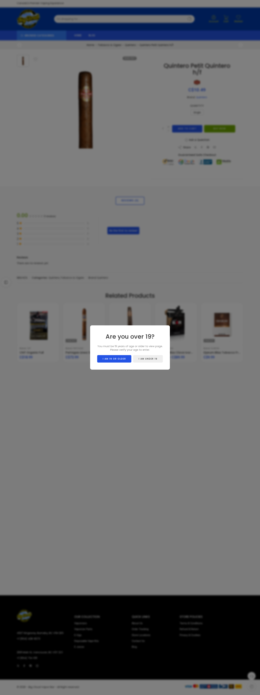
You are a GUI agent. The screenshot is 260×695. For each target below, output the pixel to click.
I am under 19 (148, 358)
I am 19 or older (114, 358)
